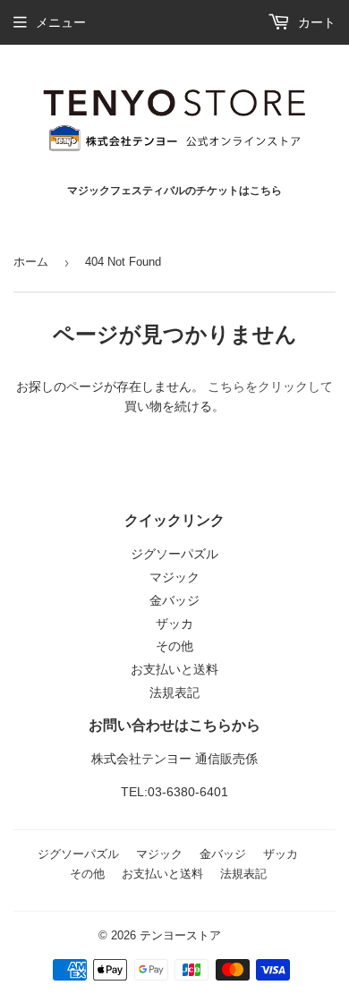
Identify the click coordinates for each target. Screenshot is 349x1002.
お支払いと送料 (174, 669)
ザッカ (174, 623)
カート (315, 22)
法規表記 (174, 692)
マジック (174, 577)
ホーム (30, 261)
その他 (174, 646)
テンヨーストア (180, 935)
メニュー (61, 22)
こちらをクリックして (270, 386)
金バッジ (174, 600)
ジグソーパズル (174, 554)
